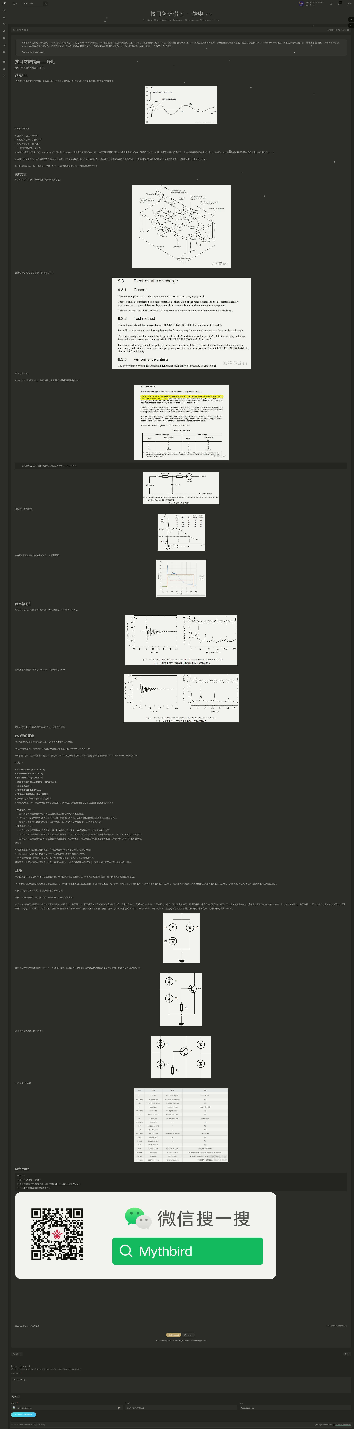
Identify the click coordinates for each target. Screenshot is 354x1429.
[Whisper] (4, 45)
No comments (193, 20)
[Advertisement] (98, 1299)
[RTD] (4, 38)
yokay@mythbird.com (323, 1424)
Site (241, 1403)
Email (128, 1403)
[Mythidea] (4, 31)
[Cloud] (4, 17)
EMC (217, 20)
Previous (17, 1354)
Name (14, 1403)
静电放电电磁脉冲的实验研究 (35, 1188)
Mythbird (149, 20)
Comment (16, 1373)
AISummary (40, 52)
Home (18, 29)
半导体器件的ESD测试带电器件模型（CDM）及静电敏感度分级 (50, 1184)
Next (347, 1354)
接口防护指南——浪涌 (29, 1179)
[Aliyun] (4, 51)
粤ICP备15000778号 (38, 1424)
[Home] (4, 10)
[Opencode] (4, 24)
